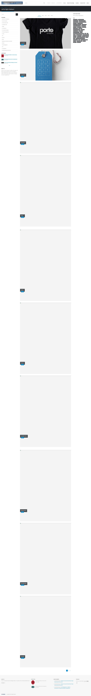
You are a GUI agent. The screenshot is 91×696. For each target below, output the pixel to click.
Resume (87, 37)
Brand (43, 15)
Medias (49, 15)
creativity (74, 23)
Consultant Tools (4, 24)
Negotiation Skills (76, 32)
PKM (85, 33)
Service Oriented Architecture (80, 38)
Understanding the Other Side (6, 50)
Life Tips (3, 37)
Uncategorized (4, 48)
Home (64, 3)
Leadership (80, 28)
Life (2, 35)
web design (78, 42)
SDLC (74, 38)
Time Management (4, 44)
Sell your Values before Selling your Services (10, 62)
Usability (74, 42)
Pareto (81, 32)
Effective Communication (77, 24)
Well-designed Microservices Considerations (10, 59)
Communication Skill (5, 22)
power (74, 34)
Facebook (84, 681)
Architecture (75, 19)
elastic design (84, 24)
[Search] (44, 3)
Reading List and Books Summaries (7, 41)
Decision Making (80, 23)
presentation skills (86, 34)
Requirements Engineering (81, 37)
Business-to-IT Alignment (5, 19)
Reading (74, 37)
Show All (39, 15)
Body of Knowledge (70, 3)
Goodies (77, 3)
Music (3, 39)
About (88, 3)
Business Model (75, 20)
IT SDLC (3, 33)
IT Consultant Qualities (5, 30)
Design (46, 15)
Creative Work (82, 3)
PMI (87, 33)
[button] (9, 65)
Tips (2, 46)
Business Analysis (81, 19)
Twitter (86, 681)
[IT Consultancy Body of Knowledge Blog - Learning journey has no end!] (12, 3)
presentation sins (79, 34)
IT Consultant (75, 28)
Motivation (82, 29)
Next (70, 670)
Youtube (88, 681)
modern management (76, 29)
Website (52, 15)
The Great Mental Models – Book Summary (10, 54)
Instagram (77, 682)
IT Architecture (4, 28)
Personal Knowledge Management (78, 33)
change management (82, 20)
